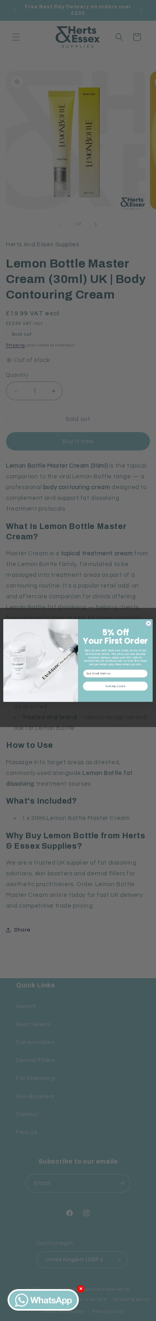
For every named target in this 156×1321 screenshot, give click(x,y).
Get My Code (115, 686)
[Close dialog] (149, 624)
